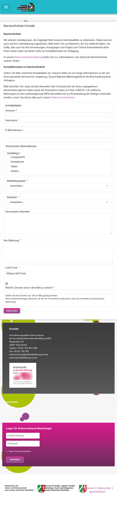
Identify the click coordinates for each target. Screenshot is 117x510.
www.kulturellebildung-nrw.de (23, 357)
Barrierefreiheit (97, 491)
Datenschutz (104, 488)
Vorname (10, 110)
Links (7, 414)
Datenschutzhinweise (62, 97)
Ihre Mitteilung (11, 240)
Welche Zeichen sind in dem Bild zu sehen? (29, 287)
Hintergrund (10, 407)
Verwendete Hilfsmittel (17, 211)
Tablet (14, 166)
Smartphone (17, 161)
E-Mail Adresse (13, 130)
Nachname (11, 120)
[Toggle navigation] (6, 7)
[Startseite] (27, 7)
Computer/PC (18, 157)
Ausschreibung (11, 410)
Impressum (88, 488)
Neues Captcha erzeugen (6, 284)
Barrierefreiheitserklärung (29, 57)
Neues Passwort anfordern (20, 451)
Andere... (15, 171)
